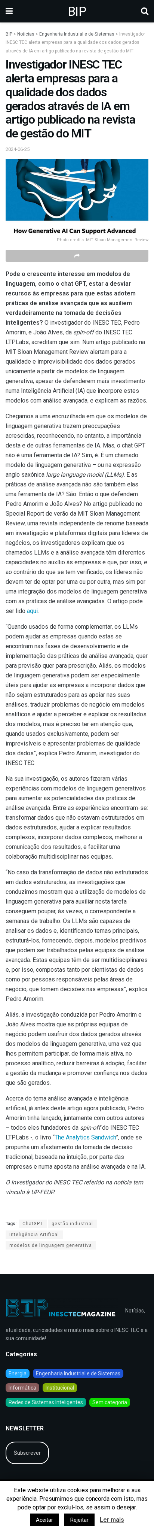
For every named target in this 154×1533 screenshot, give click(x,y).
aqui (32, 610)
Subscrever (27, 1453)
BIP (77, 11)
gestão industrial (72, 1223)
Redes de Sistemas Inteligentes (46, 1402)
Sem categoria (109, 1402)
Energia (18, 1373)
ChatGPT (32, 1223)
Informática (22, 1388)
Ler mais (112, 1519)
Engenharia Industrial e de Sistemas (78, 1373)
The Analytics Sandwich (85, 1137)
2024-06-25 (18, 149)
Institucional (60, 1388)
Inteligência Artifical (34, 1234)
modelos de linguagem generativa (50, 1245)
